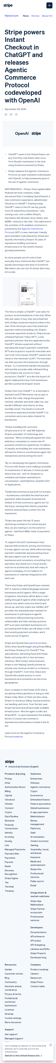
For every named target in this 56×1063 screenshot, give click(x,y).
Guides (8, 969)
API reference (37, 936)
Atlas (7, 782)
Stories (35, 15)
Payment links (12, 853)
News (26, 15)
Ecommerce (36, 795)
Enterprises (36, 778)
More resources (13, 1022)
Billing (8, 791)
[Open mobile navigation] (49, 5)
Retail (33, 885)
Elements (10, 820)
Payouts (9, 861)
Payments (10, 857)
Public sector (37, 881)
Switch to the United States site (22, 1055)
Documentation (38, 932)
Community (11, 981)
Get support (11, 1034)
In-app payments (39, 812)
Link (7, 845)
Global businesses (39, 807)
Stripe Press (36, 981)
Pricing (8, 778)
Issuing (8, 840)
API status (35, 940)
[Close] (50, 1045)
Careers (34, 973)
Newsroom (12, 15)
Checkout (10, 799)
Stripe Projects (38, 953)
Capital (8, 795)
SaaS (33, 832)
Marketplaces (37, 816)
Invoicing (9, 836)
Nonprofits (36, 869)
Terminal (9, 886)
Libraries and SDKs (40, 948)
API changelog (37, 944)
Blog (7, 977)
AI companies (37, 836)
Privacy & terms (13, 993)
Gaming (34, 845)
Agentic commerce (40, 786)
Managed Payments (15, 849)
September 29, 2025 (15, 109)
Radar (8, 866)
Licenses (9, 1009)
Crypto (8, 812)
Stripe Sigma (11, 878)
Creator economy (39, 840)
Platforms (35, 828)
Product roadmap (39, 969)
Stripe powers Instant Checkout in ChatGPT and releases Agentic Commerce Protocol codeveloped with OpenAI (25, 66)
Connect (9, 807)
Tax (7, 882)
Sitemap (9, 1013)
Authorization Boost (15, 786)
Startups (35, 782)
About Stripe (49, 15)
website (18, 736)
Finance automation (40, 803)
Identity (9, 832)
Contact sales (37, 986)
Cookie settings (13, 1017)
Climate (9, 803)
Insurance (35, 857)
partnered (35, 642)
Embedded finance (40, 799)
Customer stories (14, 973)
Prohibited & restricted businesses (11, 1002)
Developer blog (38, 957)
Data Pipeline (11, 816)
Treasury (9, 890)
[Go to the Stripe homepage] (8, 762)
